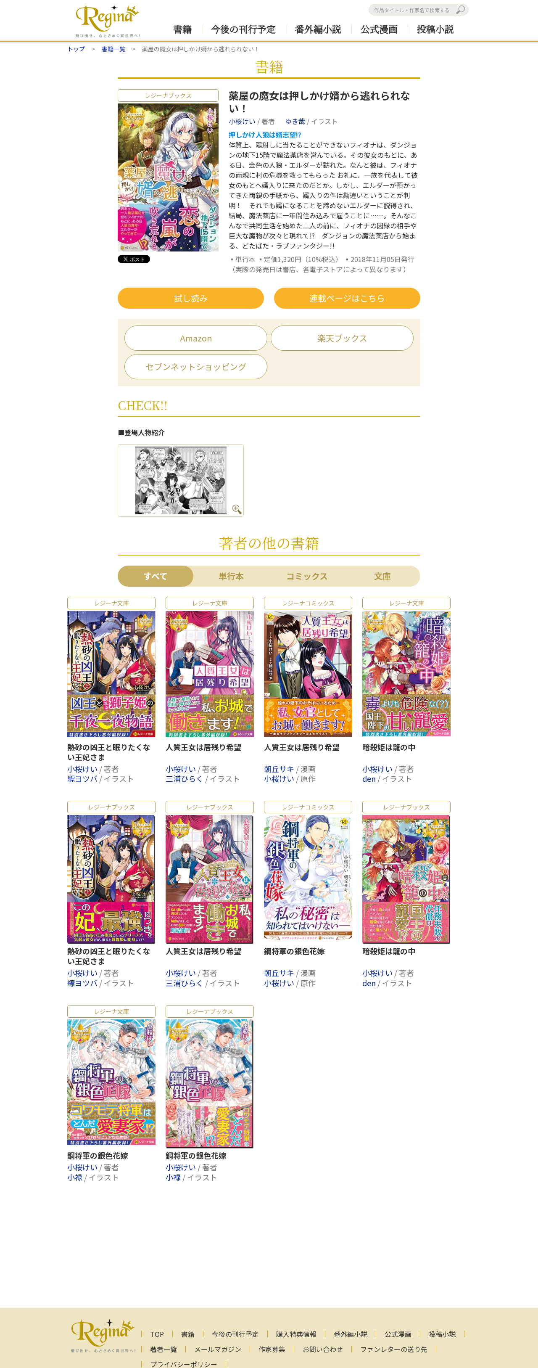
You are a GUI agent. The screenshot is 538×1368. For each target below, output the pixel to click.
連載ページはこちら (347, 298)
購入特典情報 (296, 1334)
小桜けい (243, 121)
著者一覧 (163, 1349)
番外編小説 (318, 28)
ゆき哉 (296, 121)
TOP (157, 1334)
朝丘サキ (280, 768)
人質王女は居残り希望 (203, 747)
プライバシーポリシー (183, 1364)
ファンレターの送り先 (393, 1349)
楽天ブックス (342, 338)
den (369, 778)
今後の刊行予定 (243, 28)
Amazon (196, 338)
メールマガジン (217, 1349)
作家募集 (271, 1349)
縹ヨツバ (83, 778)
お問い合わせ (323, 1349)
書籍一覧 (113, 49)
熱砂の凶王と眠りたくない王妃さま (108, 752)
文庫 (382, 576)
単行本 (231, 576)
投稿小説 (435, 28)
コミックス (307, 576)
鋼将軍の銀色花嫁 (294, 951)
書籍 (182, 28)
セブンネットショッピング (195, 366)
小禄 (75, 1177)
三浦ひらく (185, 778)
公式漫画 (379, 28)
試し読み (191, 298)
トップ (76, 49)
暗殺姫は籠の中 (388, 747)
